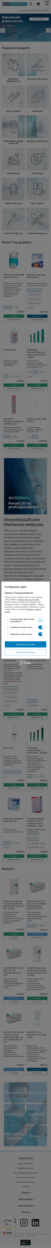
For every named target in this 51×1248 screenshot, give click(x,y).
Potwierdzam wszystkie (25, 644)
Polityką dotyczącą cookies (28, 599)
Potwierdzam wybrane (25, 652)
